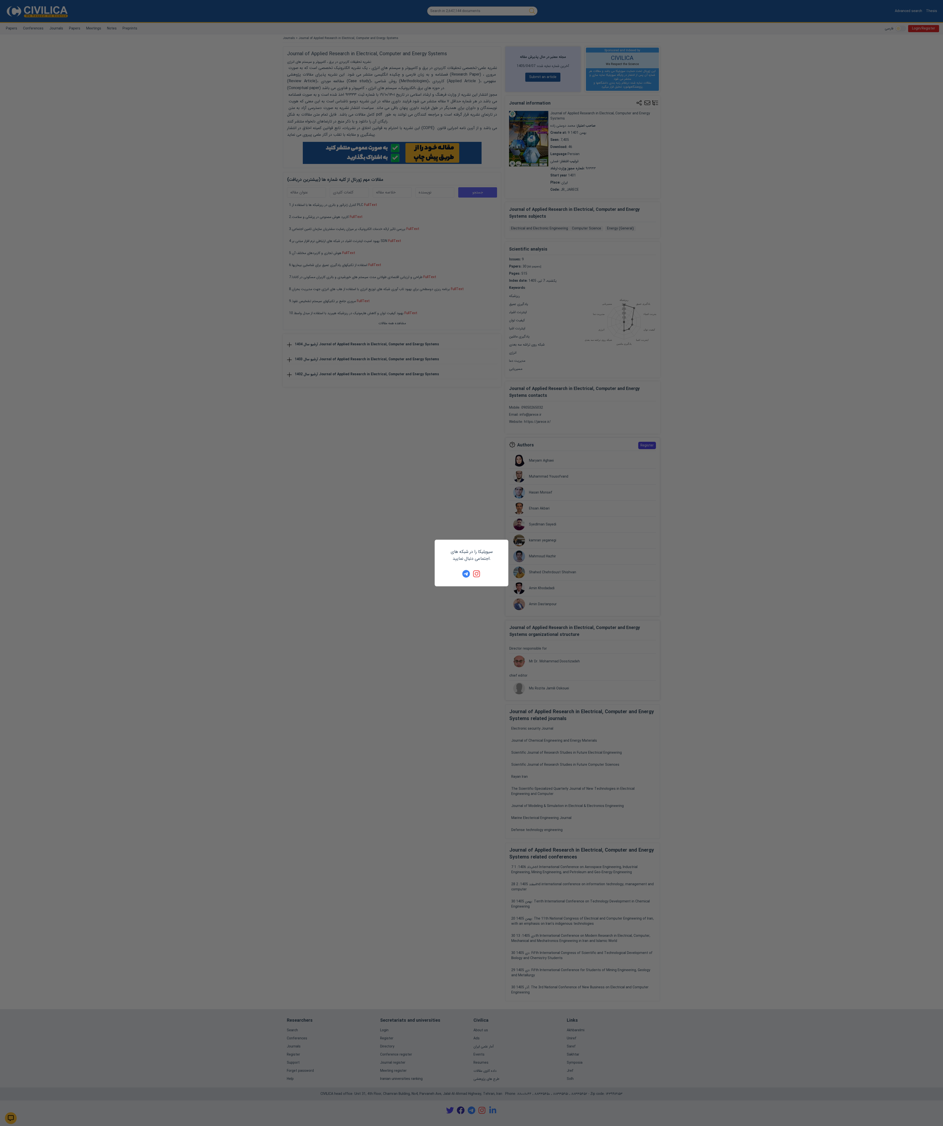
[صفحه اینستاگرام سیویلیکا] (477, 574)
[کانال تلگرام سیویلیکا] (466, 574)
